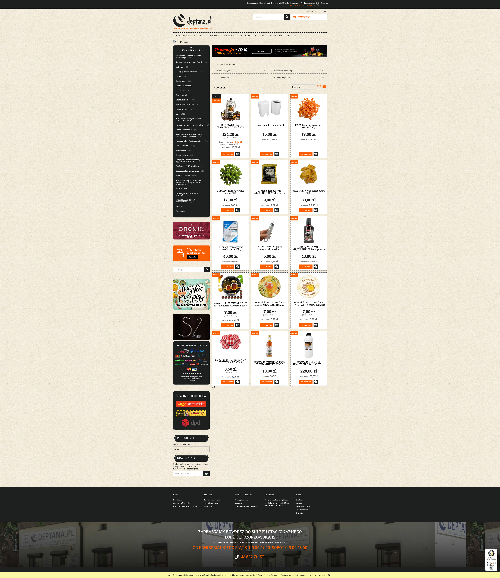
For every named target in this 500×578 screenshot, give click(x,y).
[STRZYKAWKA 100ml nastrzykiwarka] (269, 230)
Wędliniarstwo (183, 175)
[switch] (491, 568)
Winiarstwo (181, 188)
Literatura (180, 114)
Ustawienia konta (211, 503)
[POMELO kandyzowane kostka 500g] (230, 174)
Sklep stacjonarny (303, 506)
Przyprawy (181, 150)
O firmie (299, 513)
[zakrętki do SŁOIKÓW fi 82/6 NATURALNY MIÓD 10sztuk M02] (308, 286)
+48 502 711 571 (252, 556)
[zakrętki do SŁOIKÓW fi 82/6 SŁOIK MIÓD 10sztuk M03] (269, 286)
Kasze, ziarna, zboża (185, 104)
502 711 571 (324, 5)
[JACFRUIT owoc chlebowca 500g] (308, 174)
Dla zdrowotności (184, 85)
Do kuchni (180, 90)
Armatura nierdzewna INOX (189, 62)
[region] (191, 327)
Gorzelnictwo (182, 100)
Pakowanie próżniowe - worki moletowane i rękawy (189, 135)
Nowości (180, 206)
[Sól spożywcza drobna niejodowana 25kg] (230, 230)
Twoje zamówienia (212, 500)
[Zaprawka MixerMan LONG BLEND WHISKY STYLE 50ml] (269, 345)
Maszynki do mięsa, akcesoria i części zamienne (190, 119)
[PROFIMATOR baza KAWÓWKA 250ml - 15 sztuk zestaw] (230, 108)
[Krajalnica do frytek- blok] (269, 108)
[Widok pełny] (324, 87)
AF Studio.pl (259, 571)
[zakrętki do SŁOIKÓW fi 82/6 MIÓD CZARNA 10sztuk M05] (230, 287)
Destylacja (180, 81)
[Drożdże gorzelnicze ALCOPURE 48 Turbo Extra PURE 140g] (269, 174)
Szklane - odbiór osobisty (187, 166)
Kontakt (299, 500)
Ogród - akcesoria (184, 129)
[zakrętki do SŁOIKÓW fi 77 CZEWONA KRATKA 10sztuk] (230, 344)
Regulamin (177, 500)
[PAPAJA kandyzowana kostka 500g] (308, 108)
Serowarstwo (182, 155)
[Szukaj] (287, 17)
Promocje (180, 211)
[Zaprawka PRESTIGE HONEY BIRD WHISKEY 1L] (308, 345)
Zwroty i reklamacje (181, 503)
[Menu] (495, 550)
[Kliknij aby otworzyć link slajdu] (191, 327)
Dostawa (238, 503)
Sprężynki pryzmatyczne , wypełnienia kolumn (188, 160)
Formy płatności (241, 500)
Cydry (178, 76)
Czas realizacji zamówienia (246, 506)
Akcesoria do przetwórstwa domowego (188, 56)
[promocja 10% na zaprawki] (269, 51)
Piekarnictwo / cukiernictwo (189, 141)
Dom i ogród (181, 95)
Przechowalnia (210, 506)
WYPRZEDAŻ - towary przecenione (185, 201)
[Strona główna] (192, 21)
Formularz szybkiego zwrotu (185, 506)
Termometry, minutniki (187, 171)
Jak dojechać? (302, 509)
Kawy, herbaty (182, 109)
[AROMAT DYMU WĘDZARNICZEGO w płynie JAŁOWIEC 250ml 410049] (308, 230)
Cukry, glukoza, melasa (186, 71)
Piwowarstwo (182, 145)
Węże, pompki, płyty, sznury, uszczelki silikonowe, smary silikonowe (189, 182)
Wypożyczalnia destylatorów (277, 500)
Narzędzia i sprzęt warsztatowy (190, 125)
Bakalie (179, 67)
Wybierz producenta (181, 444)
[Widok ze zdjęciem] (319, 87)
